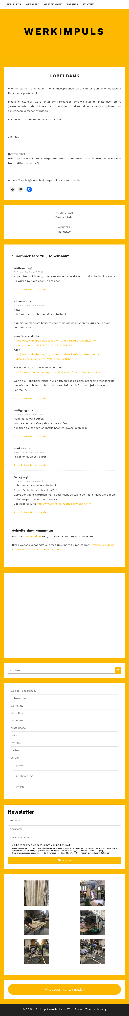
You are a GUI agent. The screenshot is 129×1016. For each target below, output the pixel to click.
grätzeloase (53, 4)
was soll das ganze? (23, 690)
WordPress (74, 1009)
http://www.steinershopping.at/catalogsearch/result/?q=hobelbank (57, 372)
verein (15, 757)
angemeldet (33, 536)
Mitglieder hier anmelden (65, 989)
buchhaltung (24, 776)
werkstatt (17, 705)
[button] (36, 893)
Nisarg (101, 1009)
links (14, 735)
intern (20, 786)
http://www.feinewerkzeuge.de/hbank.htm (64, 503)
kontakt (89, 4)
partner (72, 4)
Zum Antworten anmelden (31, 289)
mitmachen (18, 698)
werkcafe (32, 4)
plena (19, 765)
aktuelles (14, 4)
